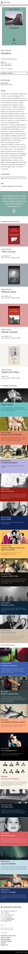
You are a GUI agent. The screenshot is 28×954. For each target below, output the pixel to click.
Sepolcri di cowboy (10, 372)
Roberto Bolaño (6, 50)
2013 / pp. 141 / (6, 83)
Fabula (2, 62)
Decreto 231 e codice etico (8, 935)
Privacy (3, 937)
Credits (25, 952)
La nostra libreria (6, 941)
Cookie (8, 937)
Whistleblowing (5, 939)
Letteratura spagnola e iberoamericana (11, 186)
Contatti (3, 943)
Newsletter (4, 945)
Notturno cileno (8, 292)
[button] (21, 46)
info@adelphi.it (10, 919)
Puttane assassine (9, 332)
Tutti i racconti (8, 252)
